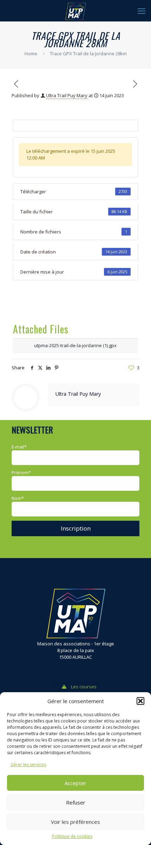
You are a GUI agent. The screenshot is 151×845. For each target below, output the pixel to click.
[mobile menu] (141, 11)
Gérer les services (28, 765)
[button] (140, 701)
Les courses (84, 686)
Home (31, 53)
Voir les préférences (75, 821)
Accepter (75, 783)
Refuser (75, 802)
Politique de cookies (72, 836)
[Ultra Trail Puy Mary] (75, 10)
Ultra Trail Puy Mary (66, 95)
